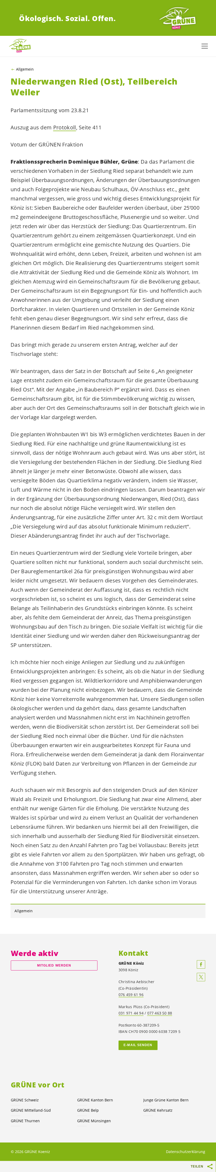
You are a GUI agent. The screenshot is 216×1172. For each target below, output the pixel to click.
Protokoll (64, 127)
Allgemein (25, 69)
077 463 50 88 (159, 1013)
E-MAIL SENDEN (138, 1045)
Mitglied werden (54, 965)
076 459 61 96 (131, 994)
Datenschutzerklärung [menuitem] (185, 1151)
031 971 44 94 (131, 1013)
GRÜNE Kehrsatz (158, 1110)
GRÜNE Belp (88, 1110)
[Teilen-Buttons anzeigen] (210, 1166)
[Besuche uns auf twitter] (201, 977)
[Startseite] (177, 18)
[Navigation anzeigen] (205, 46)
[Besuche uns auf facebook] (201, 964)
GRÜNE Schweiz (25, 1099)
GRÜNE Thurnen (25, 1120)
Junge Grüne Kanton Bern (166, 1099)
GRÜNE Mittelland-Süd (31, 1110)
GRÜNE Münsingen (94, 1120)
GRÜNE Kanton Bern (95, 1099)
